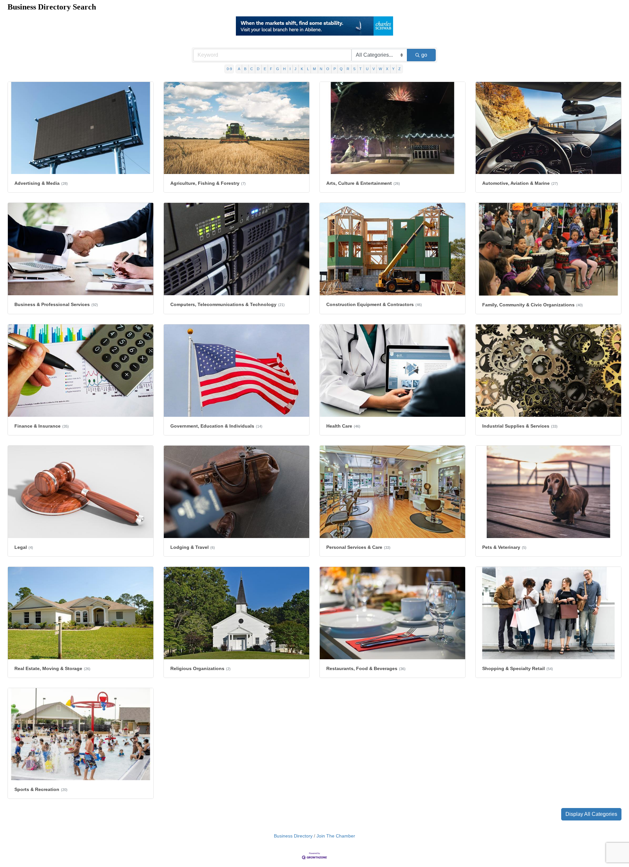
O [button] (327, 69)
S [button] (354, 69)
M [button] (314, 69)
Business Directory (293, 836)
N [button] (321, 69)
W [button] (380, 69)
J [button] (295, 69)
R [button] (348, 69)
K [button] (302, 69)
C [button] (251, 69)
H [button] (284, 69)
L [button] (308, 69)
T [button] (360, 69)
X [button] (387, 69)
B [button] (245, 69)
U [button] (367, 69)
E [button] (265, 69)
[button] (591, 814)
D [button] (258, 69)
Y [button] (393, 69)
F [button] (271, 69)
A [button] (239, 69)
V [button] (373, 69)
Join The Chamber (335, 836)
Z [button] (399, 69)
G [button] (277, 69)
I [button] (290, 69)
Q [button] (341, 69)
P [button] (335, 69)
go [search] (424, 55)
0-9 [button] (229, 69)
